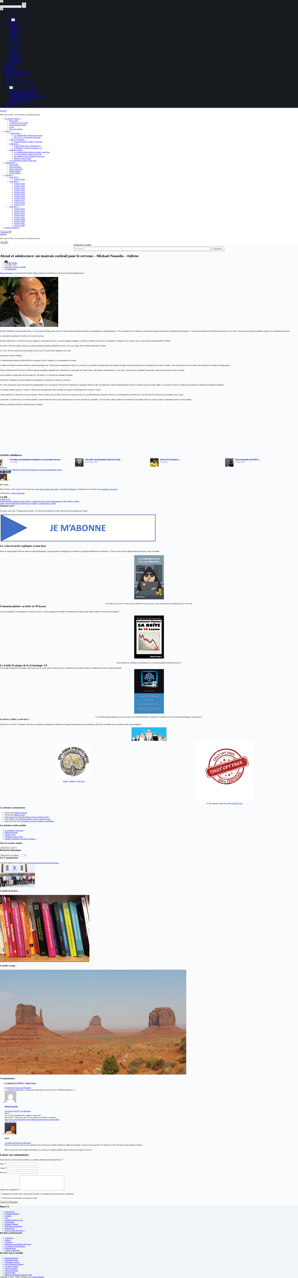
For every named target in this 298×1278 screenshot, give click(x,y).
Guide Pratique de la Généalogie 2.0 (27, 146)
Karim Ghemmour (16, 169)
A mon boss (9, 1238)
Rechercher (217, 249)
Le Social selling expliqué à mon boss (28, 154)
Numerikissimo (10, 1248)
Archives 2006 (19, 226)
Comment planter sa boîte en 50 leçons (28, 142)
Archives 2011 (19, 217)
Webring (72, 781)
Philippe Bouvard (20, 813)
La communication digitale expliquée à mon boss (32, 152)
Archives (8, 175)
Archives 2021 (19, 192)
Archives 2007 (19, 223)
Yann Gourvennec (18, 493)
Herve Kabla (9, 817)
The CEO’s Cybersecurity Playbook (27, 137)
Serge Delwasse (15, 167)
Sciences (16, 267)
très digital (71, 489)
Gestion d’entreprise (16, 140)
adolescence (5, 470)
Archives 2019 (19, 196)
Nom (3, 1164)
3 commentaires (10, 269)
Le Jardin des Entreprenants (15, 1246)
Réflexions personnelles (13, 1226)
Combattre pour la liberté (14, 837)
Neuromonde (9, 1222)
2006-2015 (13, 207)
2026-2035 (13, 177)
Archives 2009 (19, 219)
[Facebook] (1, 473)
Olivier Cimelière (11, 1268)
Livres (11, 127)
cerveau (39, 470)
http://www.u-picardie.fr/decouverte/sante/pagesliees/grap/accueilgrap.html (32, 1120)
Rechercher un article (82, 245)
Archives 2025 (19, 184)
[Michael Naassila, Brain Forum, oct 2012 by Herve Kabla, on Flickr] (29, 326)
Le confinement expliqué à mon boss (22, 161)
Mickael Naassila (6, 273)
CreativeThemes (38, 1277)
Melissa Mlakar (15, 171)
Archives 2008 (19, 221)
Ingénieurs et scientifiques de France (18, 1244)
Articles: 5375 (5, 499)
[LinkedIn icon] (2, 497)
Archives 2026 (19, 179)
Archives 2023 (19, 188)
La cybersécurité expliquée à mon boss (28, 135)
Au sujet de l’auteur (12, 119)
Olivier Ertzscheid (11, 1271)
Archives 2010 (19, 202)
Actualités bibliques (12, 1214)
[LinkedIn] (9, 473)
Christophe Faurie (11, 1260)
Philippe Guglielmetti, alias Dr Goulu (18, 1275)
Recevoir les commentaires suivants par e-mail (20, 1198)
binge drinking (30, 470)
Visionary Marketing (12, 1251)
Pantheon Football (11, 1224)
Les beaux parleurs (12, 1266)
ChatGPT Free (236, 803)
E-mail (3, 1168)
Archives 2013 (19, 213)
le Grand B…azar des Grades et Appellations (37, 821)
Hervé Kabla (14, 165)
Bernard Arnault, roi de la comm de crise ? (33, 817)
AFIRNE (14, 470)
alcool (21, 470)
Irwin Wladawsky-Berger (14, 1264)
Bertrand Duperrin (11, 1258)
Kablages (3, 111)
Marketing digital (15, 150)
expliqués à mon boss (109, 489)
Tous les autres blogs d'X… (15, 1231)
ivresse (58, 470)
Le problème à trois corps (14, 830)
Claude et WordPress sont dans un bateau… (21, 839)
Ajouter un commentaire (9, 1190)
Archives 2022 (19, 190)
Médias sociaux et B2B (22, 158)
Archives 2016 (19, 205)
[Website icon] (4, 497)
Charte (65, 781)
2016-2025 (13, 182)
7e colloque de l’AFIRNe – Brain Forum (20, 1083)
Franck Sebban (14, 173)
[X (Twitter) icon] (6, 497)
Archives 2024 (19, 186)
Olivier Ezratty (10, 1273)
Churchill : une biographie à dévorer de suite (102, 459)
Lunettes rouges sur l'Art (14, 1220)
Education (8, 267)
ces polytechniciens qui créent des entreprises (42, 863)
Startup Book (9, 1228)
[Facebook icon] (0, 497)
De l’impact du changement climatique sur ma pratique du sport (35, 459)
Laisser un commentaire (9, 1202)
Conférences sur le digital (18, 123)
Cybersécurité (14, 133)
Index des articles (15, 129)
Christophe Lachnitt (12, 1262)
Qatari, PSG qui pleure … (170, 459)
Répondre (27, 1088)
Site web (3, 1172)
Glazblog (8, 1216)
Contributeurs (10, 163)
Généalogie (13, 144)
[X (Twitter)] (4, 473)
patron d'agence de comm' (49, 489)
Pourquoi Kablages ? (12, 228)
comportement (49, 470)
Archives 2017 (19, 200)
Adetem (7, 1240)
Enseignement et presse (17, 125)
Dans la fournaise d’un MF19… (247, 459)
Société (23, 267)
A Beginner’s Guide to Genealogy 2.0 (28, 148)
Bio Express (13, 121)
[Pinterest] (7, 473)
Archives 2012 (19, 215)
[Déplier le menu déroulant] (21, 119)
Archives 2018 (19, 198)
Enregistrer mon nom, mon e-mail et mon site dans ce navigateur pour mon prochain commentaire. (38, 1194)
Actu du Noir (9, 1212)
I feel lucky (81, 781)
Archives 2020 (19, 194)
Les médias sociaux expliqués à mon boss (29, 156)
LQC (6, 1218)
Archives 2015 (19, 209)
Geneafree (8, 1242)
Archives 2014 (19, 211)
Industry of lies (19, 815)
